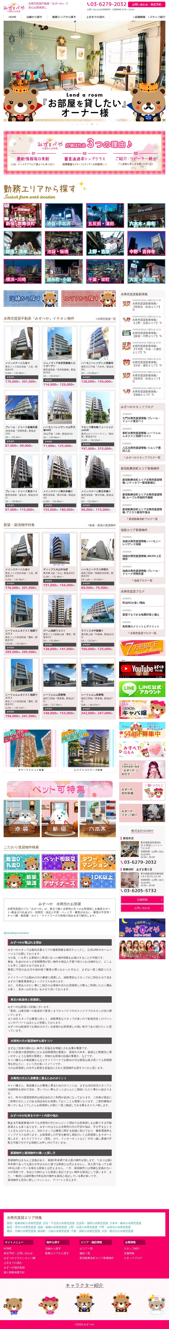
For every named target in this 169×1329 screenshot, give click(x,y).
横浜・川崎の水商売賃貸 (21, 1231)
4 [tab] (87, 124)
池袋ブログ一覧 (143, 580)
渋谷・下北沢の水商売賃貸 (59, 1223)
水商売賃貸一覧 (106, 318)
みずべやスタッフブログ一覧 (143, 457)
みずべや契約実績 (14, 1267)
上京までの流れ (13, 1262)
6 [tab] (97, 124)
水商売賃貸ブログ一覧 (143, 633)
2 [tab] (77, 124)
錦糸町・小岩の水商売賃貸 (53, 1231)
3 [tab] (82, 124)
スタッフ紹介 (132, 1248)
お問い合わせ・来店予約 (146, 4)
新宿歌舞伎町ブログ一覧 (143, 519)
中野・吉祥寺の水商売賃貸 (115, 1227)
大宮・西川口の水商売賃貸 (117, 1231)
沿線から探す (53, 1248)
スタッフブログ (133, 1258)
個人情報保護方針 (14, 1272)
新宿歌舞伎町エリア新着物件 (97, 1258)
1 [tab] (72, 124)
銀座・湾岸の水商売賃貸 (21, 1227)
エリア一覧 (86, 1248)
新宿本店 (128, 838)
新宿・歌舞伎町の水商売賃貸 (24, 1223)
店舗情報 (129, 1253)
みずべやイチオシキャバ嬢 (19, 1258)
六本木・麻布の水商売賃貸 (125, 1223)
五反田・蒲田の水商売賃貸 (92, 1223)
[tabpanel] (84, 71)
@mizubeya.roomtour (16, 933)
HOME (8, 1248)
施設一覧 (85, 1253)
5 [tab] (92, 124)
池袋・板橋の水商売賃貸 (52, 1227)
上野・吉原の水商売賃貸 (82, 1227)
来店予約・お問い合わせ (18, 1253)
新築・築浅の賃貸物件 (102, 525)
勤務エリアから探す (57, 1253)
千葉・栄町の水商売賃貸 (85, 1231)
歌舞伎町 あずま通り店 (137, 869)
